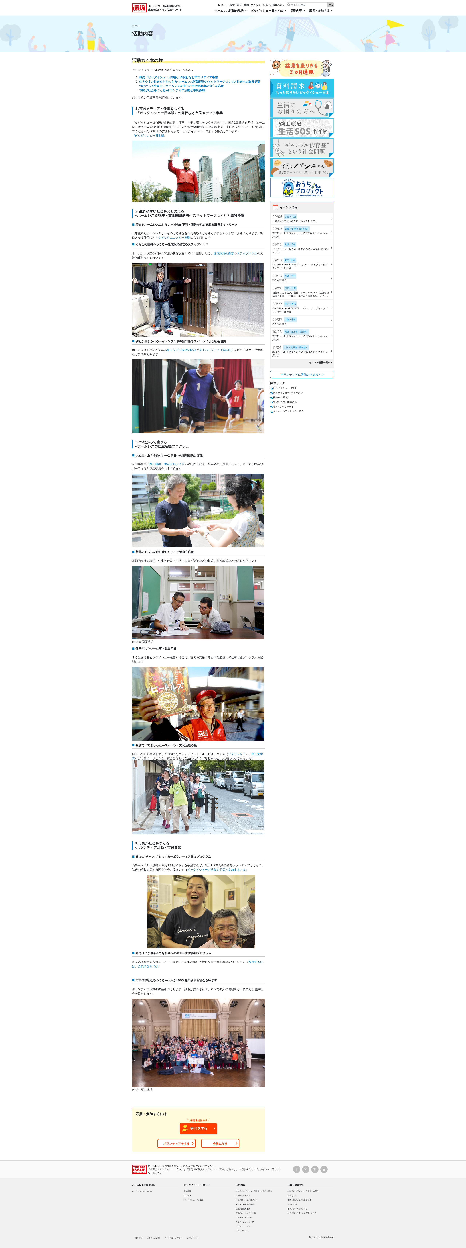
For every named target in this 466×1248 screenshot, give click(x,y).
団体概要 (187, 1191)
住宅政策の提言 (224, 253)
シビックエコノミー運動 (174, 237)
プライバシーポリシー (173, 1238)
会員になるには (148, 966)
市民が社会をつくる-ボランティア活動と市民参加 (172, 90)
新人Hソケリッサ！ (283, 406)
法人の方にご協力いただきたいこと (302, 1213)
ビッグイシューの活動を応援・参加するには (216, 869)
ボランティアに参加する (298, 1209)
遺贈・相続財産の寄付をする (299, 1200)
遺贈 (246, 5)
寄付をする (292, 1196)
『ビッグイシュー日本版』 (149, 135)
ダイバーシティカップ (245, 1222)
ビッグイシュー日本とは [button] (267, 10)
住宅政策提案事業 (243, 1209)
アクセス (256, 5)
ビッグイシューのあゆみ (194, 1200)
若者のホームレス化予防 (246, 1213)
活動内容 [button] (296, 10)
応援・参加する (296, 1185)
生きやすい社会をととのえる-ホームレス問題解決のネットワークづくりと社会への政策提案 (199, 81)
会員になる (220, 1143)
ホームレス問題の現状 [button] (229, 10)
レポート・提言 (226, 5)
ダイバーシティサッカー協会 (288, 411)
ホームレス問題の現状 (144, 1185)
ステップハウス (247, 253)
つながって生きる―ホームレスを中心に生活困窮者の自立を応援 (181, 86)
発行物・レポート (243, 1196)
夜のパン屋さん (281, 397)
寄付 (239, 5)
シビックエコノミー (244, 1226)
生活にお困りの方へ (273, 5)
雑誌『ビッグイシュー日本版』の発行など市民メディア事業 (178, 77)
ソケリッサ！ (237, 754)
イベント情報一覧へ (320, 362)
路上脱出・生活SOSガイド (166, 464)
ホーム (135, 25)
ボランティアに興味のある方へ (301, 374)
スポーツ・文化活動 (244, 1217)
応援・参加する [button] (319, 10)
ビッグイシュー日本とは (197, 1185)
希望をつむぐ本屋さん (285, 402)
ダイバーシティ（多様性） (216, 350)
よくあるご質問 (153, 1238)
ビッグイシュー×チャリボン (288, 392)
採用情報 (138, 1238)
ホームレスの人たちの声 (142, 1191)
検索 (330, 4)
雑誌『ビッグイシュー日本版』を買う (303, 1191)
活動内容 (240, 1185)
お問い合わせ (192, 1238)
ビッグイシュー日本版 (285, 388)
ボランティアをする (176, 1143)
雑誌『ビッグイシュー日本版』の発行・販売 (254, 1191)
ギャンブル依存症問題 (181, 350)
